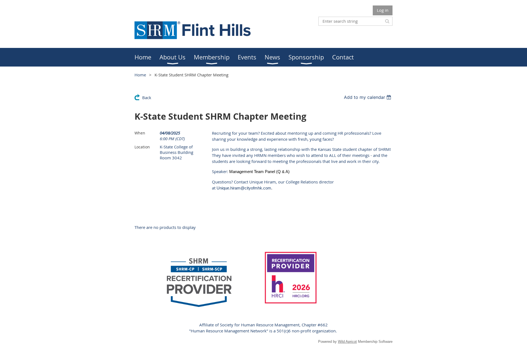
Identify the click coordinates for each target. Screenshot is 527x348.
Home (140, 74)
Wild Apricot (347, 342)
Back (146, 97)
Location (142, 146)
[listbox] (368, 97)
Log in (382, 10)
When (139, 133)
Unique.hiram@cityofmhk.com (244, 188)
